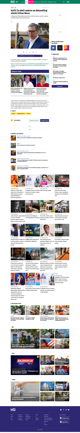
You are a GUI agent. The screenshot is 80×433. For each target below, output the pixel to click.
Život (12, 419)
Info (11, 414)
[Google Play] (64, 418)
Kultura (19, 418)
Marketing (46, 414)
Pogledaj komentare (34, 120)
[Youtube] (68, 409)
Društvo (43, 387)
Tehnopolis (28, 416)
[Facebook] (53, 47)
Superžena (20, 419)
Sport (12, 416)
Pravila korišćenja (48, 418)
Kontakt (46, 424)
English (37, 418)
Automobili (28, 418)
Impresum (46, 416)
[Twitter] (60, 47)
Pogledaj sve (60, 86)
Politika (43, 358)
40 (14, 143)
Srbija (12, 7)
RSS (44, 423)
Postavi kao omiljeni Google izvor (26, 55)
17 (14, 158)
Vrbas (29, 113)
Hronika (58, 383)
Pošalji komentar (44, 120)
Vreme (37, 419)
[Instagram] (66, 47)
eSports (27, 414)
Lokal (27, 419)
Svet (42, 345)
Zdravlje (20, 414)
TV (36, 416)
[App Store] (64, 421)
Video (37, 414)
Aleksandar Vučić (21, 113)
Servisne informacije (17, 395)
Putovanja (20, 416)
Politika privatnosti (48, 419)
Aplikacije (46, 421)
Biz (11, 418)
